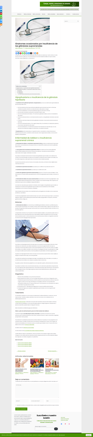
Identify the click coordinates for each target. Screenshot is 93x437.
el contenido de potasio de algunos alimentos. (34, 330)
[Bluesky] (29, 53)
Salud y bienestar (19, 48)
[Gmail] (33, 53)
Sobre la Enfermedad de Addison (25, 342)
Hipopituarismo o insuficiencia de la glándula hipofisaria (27, 88)
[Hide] (0, 26)
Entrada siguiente (52, 351)
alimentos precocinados (29, 327)
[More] (37, 53)
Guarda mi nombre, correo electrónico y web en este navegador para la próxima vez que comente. (38, 405)
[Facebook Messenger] (27, 53)
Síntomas (20, 90)
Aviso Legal (63, 417)
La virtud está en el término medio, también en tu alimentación (37, 370)
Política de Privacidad (65, 418)
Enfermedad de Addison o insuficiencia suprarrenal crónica (29, 89)
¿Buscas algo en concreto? (40, 426)
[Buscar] (56, 428)
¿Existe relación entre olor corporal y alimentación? (21, 370)
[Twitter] (1, 9)
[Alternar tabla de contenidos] (39, 86)
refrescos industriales (29, 324)
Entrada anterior (21, 351)
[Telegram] (35, 53)
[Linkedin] (18, 53)
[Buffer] (31, 53)
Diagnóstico (20, 91)
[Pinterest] (20, 53)
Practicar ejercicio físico (20, 301)
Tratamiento (20, 92)
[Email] (25, 53)
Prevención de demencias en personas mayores (52, 370)
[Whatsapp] (23, 53)
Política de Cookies (64, 420)
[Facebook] (16, 53)
